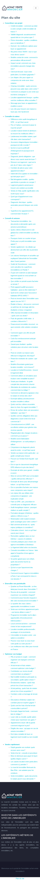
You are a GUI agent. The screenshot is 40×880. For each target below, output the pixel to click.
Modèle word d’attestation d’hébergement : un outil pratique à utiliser (23, 441)
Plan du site (20, 878)
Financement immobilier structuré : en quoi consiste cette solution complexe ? (24, 327)
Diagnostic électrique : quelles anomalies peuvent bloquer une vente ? (24, 205)
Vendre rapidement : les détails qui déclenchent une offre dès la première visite (24, 250)
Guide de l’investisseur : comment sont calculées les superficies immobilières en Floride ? (23, 267)
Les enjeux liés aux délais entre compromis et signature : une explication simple (22, 496)
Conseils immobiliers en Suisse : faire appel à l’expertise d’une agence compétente (24, 553)
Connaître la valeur (12, 116)
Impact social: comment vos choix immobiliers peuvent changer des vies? (23, 66)
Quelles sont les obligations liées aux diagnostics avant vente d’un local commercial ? (24, 418)
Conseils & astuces (12, 218)
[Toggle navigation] (35, 8)
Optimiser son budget (13, 654)
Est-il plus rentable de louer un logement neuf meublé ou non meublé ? (24, 737)
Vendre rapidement (12, 744)
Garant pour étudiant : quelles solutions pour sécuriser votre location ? (24, 347)
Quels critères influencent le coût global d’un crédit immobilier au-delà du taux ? (25, 232)
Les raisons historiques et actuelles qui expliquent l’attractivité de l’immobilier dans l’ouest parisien (25, 258)
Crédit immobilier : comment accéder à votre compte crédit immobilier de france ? (24, 29)
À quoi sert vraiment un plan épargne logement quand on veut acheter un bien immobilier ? (24, 275)
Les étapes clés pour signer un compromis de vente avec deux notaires (22, 80)
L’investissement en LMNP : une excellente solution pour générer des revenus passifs (24, 427)
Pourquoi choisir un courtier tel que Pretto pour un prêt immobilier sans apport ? (23, 241)
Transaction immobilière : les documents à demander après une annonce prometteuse (23, 224)
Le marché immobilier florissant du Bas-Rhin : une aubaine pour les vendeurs (23, 770)
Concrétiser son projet (13, 23)
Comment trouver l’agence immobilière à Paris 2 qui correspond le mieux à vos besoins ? (25, 576)
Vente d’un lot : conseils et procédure (24, 753)
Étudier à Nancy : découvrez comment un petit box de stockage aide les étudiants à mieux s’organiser (25, 307)
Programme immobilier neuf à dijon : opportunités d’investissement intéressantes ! (24, 618)
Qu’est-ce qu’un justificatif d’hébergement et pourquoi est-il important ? (22, 151)
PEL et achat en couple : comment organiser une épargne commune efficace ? (23, 659)
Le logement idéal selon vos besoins (24, 547)
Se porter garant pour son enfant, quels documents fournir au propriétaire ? (22, 562)
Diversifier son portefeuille (15, 583)
